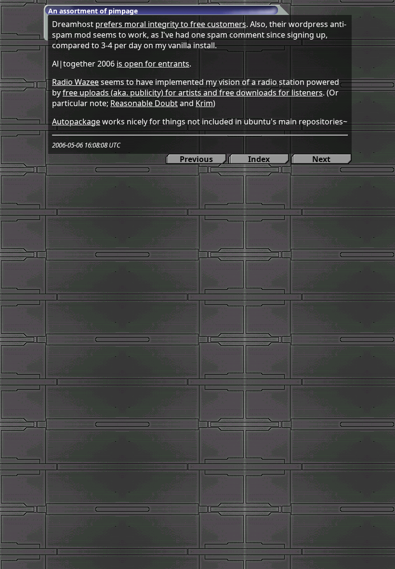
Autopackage (76, 121)
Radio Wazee (75, 82)
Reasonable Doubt (144, 103)
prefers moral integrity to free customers (170, 24)
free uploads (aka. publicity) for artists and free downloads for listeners (193, 92)
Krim (204, 103)
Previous (196, 159)
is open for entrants (153, 63)
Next (321, 159)
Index (259, 159)
